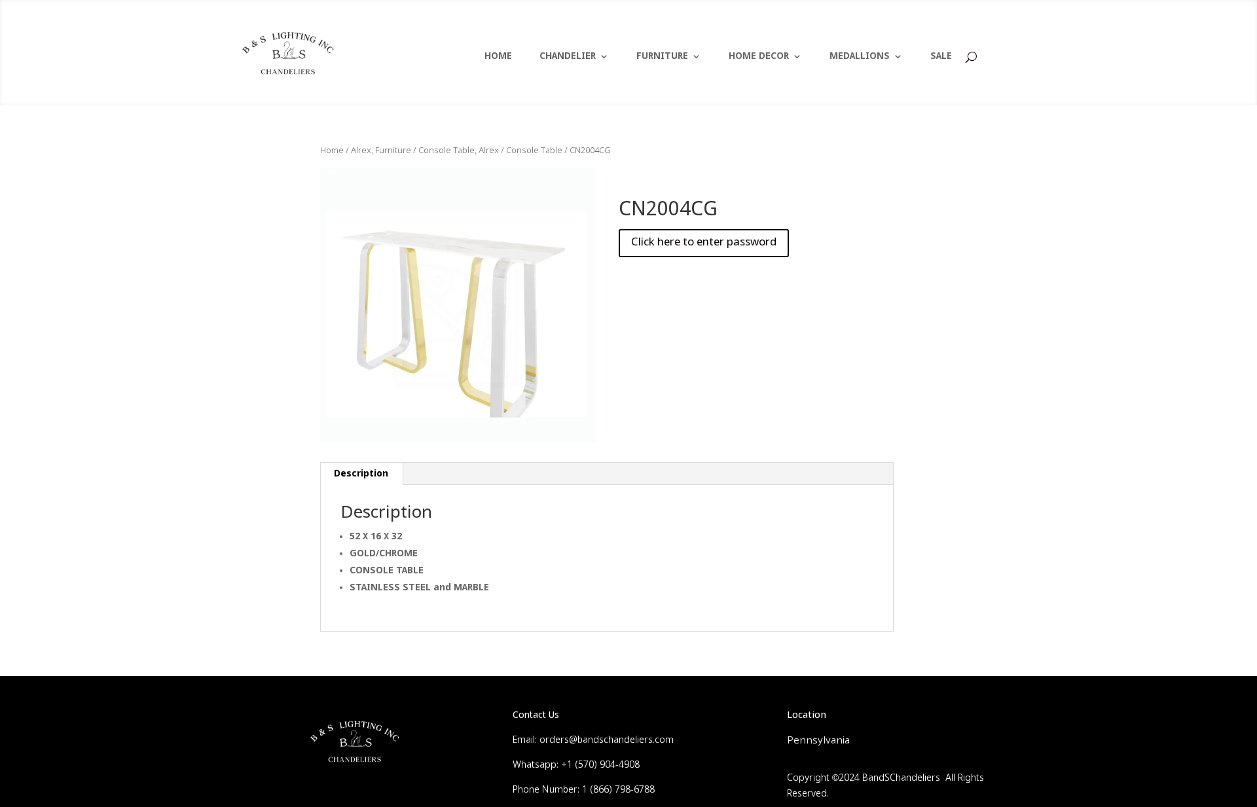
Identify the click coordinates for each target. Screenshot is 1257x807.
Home (332, 150)
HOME (498, 57)
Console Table (534, 150)
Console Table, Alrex (458, 150)
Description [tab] (361, 474)
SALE (941, 57)
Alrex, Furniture (381, 150)
